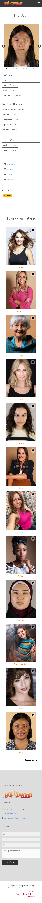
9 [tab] (33, 68)
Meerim (21, 619)
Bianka (21, 443)
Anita (21, 708)
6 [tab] (23, 68)
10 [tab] (37, 68)
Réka (21, 399)
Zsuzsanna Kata (20, 664)
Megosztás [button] (11, 179)
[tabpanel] (21, 45)
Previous (3, 46)
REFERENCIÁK (29, 892)
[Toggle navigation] (39, 3)
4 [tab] (16, 68)
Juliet (20, 752)
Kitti (21, 531)
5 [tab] (20, 68)
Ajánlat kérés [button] (11, 169)
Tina (21, 487)
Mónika (21, 267)
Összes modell (31, 760)
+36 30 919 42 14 (10, 813)
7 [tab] (27, 68)
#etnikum (7, 195)
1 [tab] (6, 68)
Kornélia (21, 311)
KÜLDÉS (9, 862)
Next (39, 46)
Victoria (20, 575)
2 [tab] (10, 68)
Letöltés (10, 174)
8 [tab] (30, 68)
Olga (21, 355)
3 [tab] (13, 68)
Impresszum (31, 896)
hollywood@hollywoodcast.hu (15, 818)
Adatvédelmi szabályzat (25, 894)
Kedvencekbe (12, 164)
